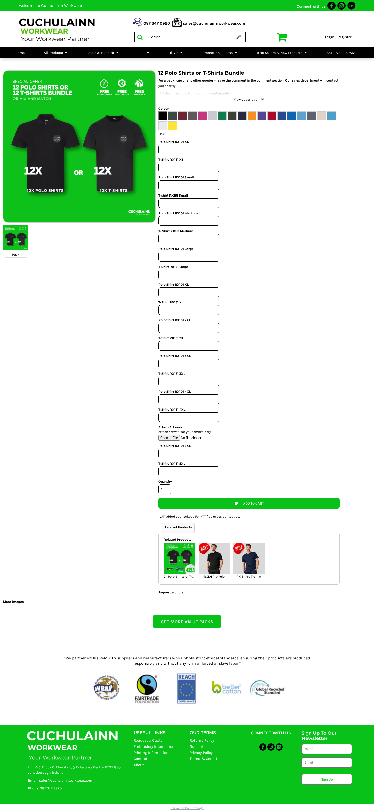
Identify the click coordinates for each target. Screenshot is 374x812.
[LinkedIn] (351, 8)
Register (345, 37)
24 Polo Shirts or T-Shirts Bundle (188, 576)
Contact (140, 758)
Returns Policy (202, 740)
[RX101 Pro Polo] (214, 558)
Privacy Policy (201, 752)
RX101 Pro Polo (214, 576)
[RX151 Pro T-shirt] (249, 558)
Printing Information (151, 752)
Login (329, 37)
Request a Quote (148, 740)
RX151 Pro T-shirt (249, 576)
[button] (56, 52)
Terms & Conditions (207, 758)
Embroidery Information (154, 746)
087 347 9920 (51, 788)
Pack (15, 254)
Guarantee (199, 746)
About (139, 764)
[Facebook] (331, 8)
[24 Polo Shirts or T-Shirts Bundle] (179, 558)
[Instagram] (341, 8)
